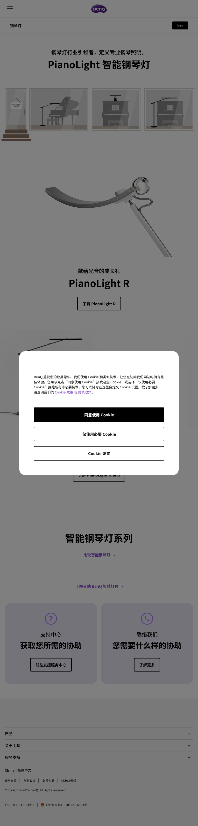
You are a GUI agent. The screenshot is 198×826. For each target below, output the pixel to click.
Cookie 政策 (64, 392)
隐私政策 (85, 392)
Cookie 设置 (99, 453)
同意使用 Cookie (99, 415)
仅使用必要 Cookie (99, 434)
